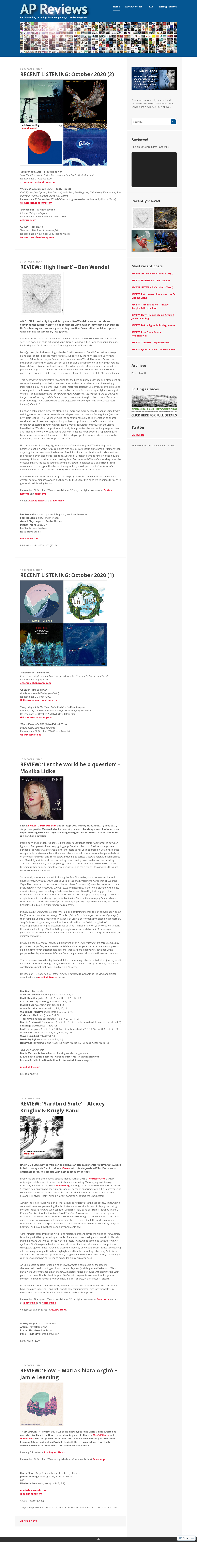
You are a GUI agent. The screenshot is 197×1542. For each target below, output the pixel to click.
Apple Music (49, 1302)
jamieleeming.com (31, 1493)
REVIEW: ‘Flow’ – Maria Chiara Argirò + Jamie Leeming (69, 1374)
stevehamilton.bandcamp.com (38, 182)
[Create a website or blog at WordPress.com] (98, 1539)
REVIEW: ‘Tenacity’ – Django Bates (151, 342)
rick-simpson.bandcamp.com (36, 717)
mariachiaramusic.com (33, 1490)
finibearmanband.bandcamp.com (39, 700)
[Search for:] (154, 121)
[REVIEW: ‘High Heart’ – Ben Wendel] (143, 218)
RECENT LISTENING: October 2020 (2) (67, 74)
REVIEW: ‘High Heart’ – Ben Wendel (64, 266)
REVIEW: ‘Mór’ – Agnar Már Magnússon (153, 325)
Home (116, 6)
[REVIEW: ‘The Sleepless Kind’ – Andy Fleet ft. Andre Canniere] (165, 241)
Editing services (168, 6)
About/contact (133, 6)
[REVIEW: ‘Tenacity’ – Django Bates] (165, 218)
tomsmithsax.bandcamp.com (37, 237)
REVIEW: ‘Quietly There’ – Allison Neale (154, 349)
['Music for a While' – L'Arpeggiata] (143, 241)
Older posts (28, 1521)
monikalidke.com (48, 977)
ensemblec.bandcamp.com (35, 683)
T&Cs (150, 6)
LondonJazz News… (55, 1452)
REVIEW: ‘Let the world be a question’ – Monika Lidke (70, 768)
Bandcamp (40, 493)
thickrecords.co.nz (30, 734)
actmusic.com (28, 220)
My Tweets (138, 434)
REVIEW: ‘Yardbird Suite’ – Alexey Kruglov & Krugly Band (62, 1107)
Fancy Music (30, 1302)
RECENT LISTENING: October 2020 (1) (67, 575)
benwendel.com (29, 538)
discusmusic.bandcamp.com (36, 202)
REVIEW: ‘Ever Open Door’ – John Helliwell (146, 334)
